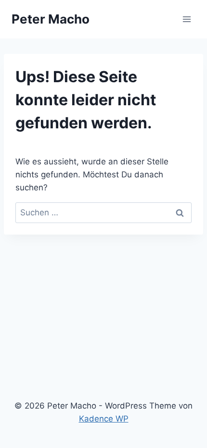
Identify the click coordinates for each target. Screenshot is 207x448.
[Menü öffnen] (186, 19)
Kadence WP (104, 418)
